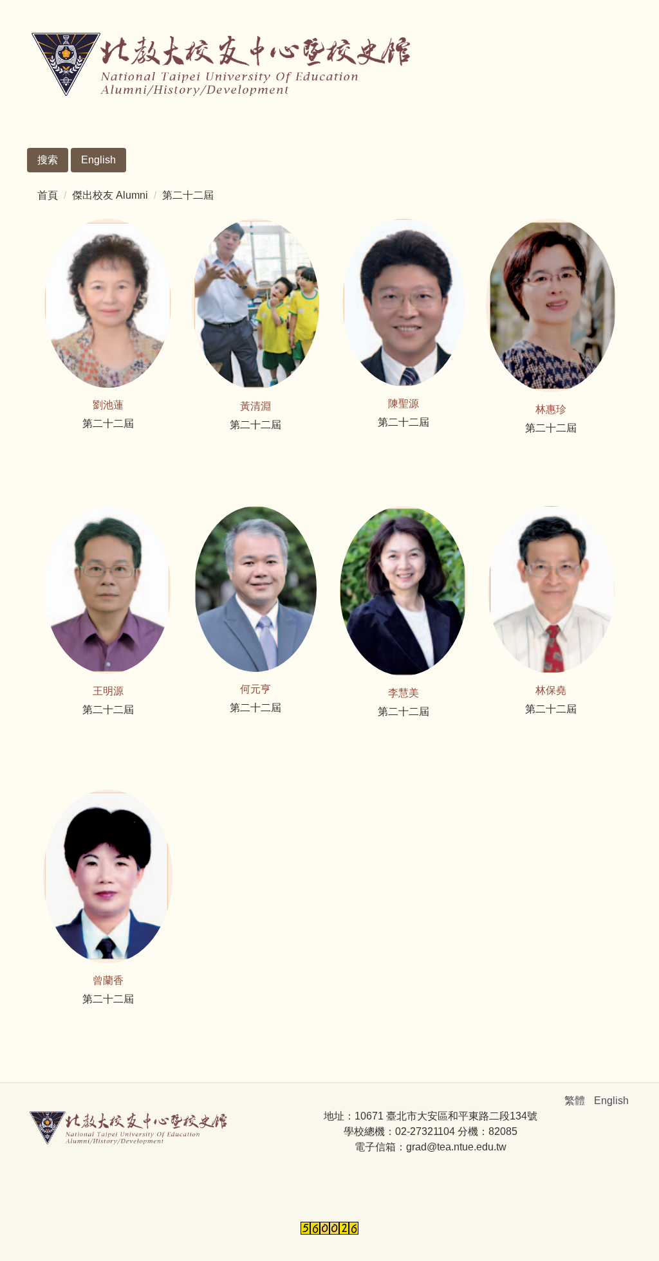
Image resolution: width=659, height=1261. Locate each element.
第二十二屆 (188, 195)
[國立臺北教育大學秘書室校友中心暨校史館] (220, 66)
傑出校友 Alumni (110, 195)
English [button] (98, 159)
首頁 (47, 195)
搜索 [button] (47, 159)
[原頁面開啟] (108, 303)
